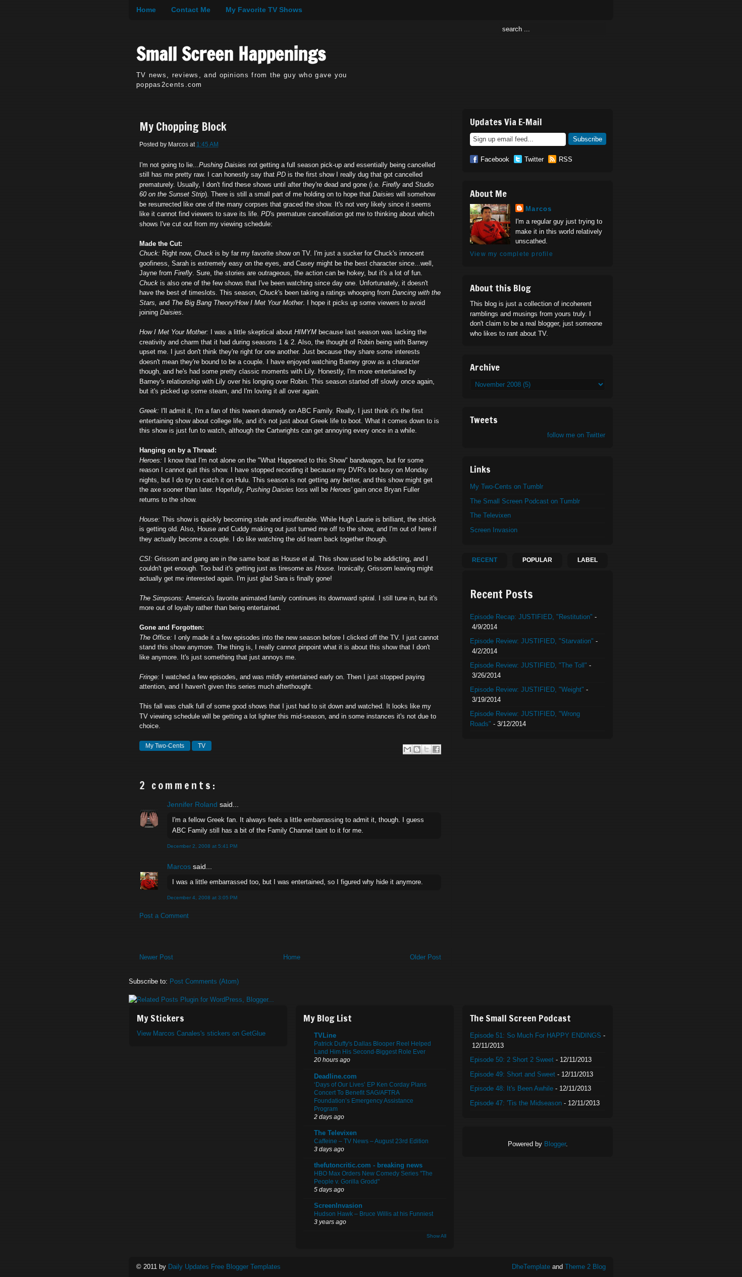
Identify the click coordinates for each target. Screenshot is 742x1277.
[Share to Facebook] (436, 749)
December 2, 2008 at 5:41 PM (202, 846)
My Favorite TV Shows (264, 10)
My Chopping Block (183, 126)
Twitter (534, 159)
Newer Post (156, 957)
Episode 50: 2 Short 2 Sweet (512, 1059)
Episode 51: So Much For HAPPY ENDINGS (535, 1035)
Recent (484, 560)
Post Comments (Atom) (204, 981)
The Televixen (490, 515)
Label (587, 560)
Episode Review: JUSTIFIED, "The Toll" (528, 665)
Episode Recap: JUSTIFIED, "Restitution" (531, 617)
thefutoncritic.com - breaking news (368, 1165)
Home (146, 10)
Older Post (425, 957)
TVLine (325, 1035)
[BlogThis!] (417, 749)
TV (201, 745)
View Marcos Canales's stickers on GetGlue (201, 1033)
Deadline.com (335, 1076)
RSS (565, 159)
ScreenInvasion (338, 1205)
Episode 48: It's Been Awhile (511, 1088)
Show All (436, 1236)
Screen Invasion (493, 530)
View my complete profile (511, 254)
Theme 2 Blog (585, 1266)
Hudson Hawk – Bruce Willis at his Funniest (373, 1213)
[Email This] (407, 749)
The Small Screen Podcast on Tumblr (525, 501)
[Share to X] (426, 749)
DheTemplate (531, 1266)
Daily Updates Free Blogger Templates (224, 1266)
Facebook (495, 159)
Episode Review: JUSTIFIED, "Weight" (527, 689)
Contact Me (190, 10)
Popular (537, 560)
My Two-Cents (164, 745)
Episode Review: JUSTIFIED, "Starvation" (532, 641)
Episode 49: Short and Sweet (512, 1074)
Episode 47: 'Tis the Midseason (516, 1103)
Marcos (179, 866)
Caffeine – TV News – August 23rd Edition (371, 1141)
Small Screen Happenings (231, 54)
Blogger (555, 1144)
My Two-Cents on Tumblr (506, 486)
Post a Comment (164, 916)
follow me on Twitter (576, 435)
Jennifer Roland (192, 804)
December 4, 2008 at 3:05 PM (202, 897)
